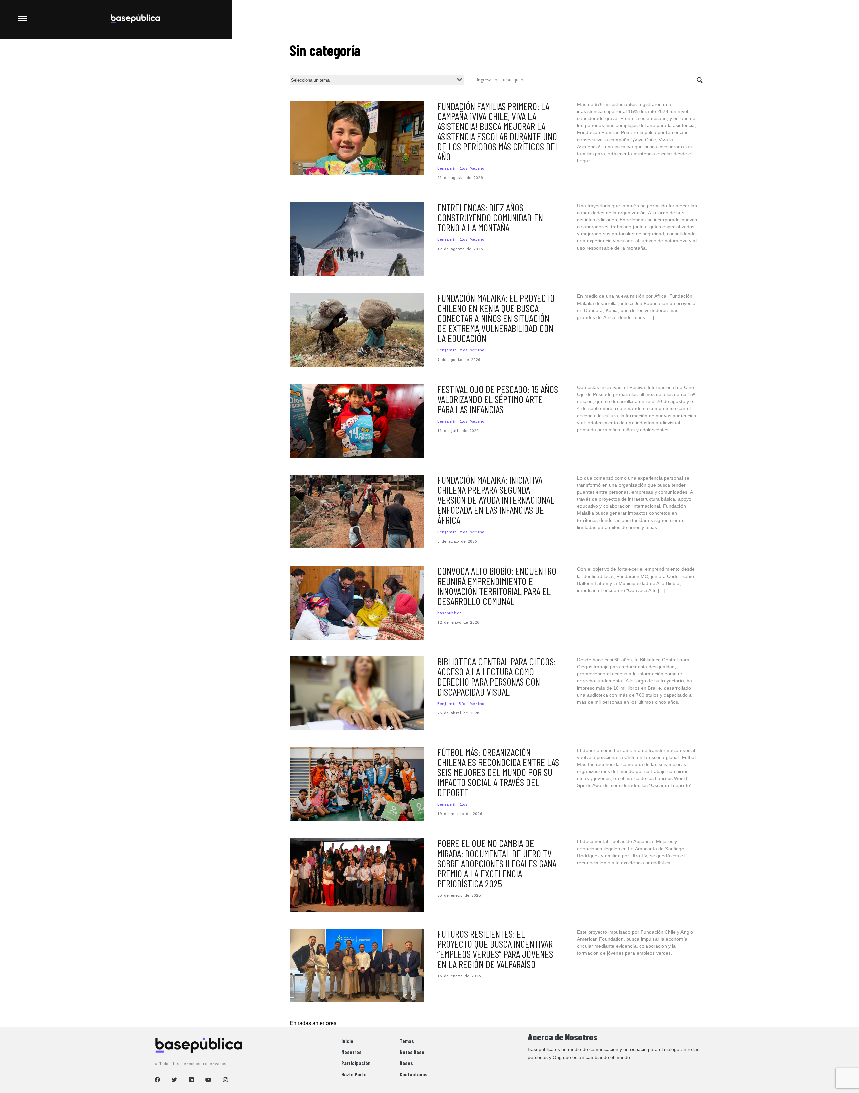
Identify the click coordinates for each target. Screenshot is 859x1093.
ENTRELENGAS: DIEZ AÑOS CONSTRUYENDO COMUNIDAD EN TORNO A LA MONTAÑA (490, 217)
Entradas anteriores (313, 1023)
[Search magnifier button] (699, 80)
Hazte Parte (354, 1074)
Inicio (347, 1041)
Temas (407, 1041)
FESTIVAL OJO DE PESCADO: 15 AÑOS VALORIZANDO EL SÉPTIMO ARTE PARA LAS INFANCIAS (497, 399)
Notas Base (412, 1052)
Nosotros (351, 1052)
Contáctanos (414, 1074)
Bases (406, 1063)
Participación (356, 1063)
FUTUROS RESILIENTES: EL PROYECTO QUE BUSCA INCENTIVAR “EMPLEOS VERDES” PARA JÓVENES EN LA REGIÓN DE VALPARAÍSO (495, 949)
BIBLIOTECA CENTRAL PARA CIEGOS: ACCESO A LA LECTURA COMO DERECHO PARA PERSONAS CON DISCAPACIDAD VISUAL (496, 676)
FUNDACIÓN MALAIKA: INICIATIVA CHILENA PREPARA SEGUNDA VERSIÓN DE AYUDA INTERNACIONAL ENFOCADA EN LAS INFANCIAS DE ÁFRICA (495, 500)
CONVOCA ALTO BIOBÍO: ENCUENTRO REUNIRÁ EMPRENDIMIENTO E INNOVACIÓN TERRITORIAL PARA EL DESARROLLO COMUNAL (496, 586)
